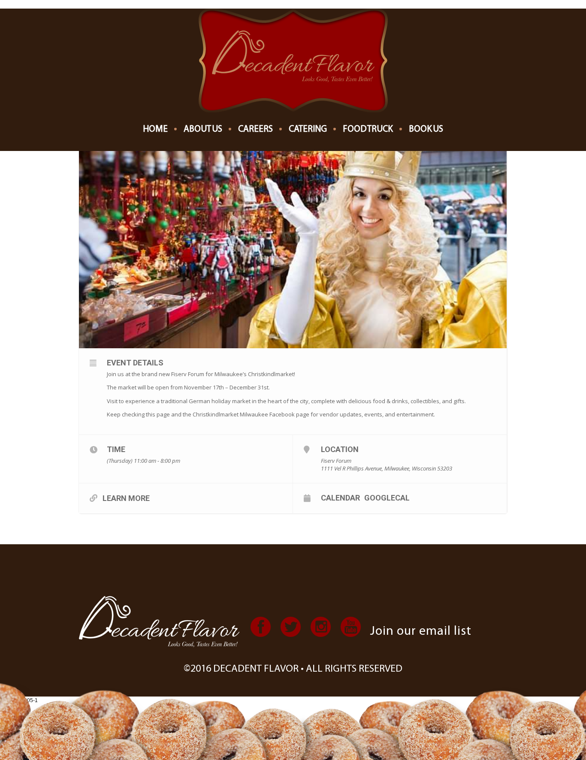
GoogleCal (387, 497)
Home (155, 129)
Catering (308, 129)
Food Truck (368, 129)
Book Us (426, 129)
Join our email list (420, 631)
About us (203, 129)
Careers (255, 129)
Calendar (340, 497)
